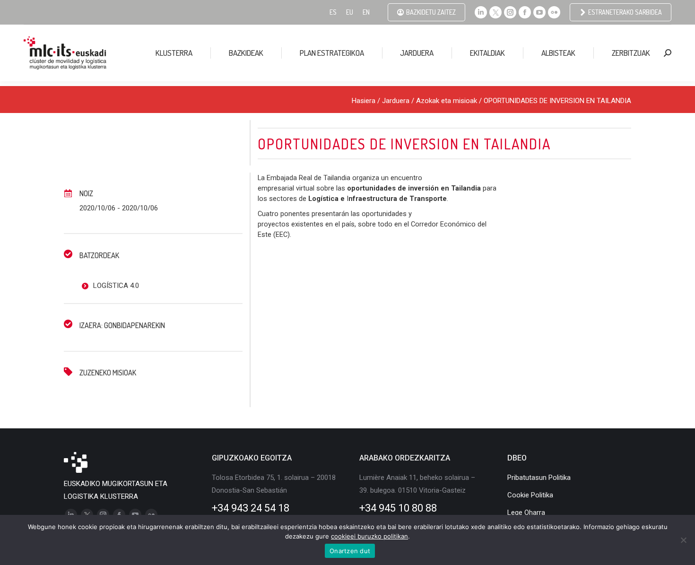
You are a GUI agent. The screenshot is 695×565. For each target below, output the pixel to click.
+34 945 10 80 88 (398, 508)
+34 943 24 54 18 (250, 508)
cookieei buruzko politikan (369, 536)
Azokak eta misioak (446, 100)
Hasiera (363, 100)
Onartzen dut (350, 551)
